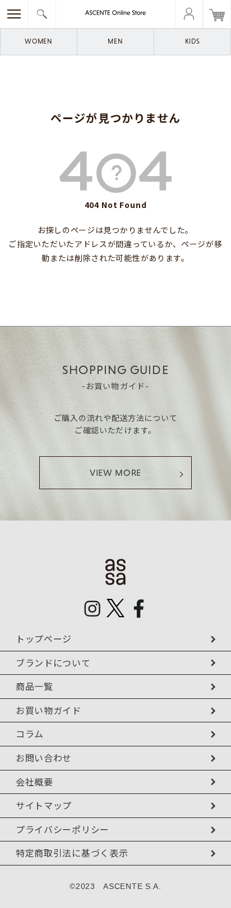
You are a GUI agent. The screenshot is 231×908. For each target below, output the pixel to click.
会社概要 (34, 781)
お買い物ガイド (48, 710)
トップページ (44, 638)
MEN (115, 41)
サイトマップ (44, 805)
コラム (30, 733)
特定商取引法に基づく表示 (72, 852)
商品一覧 (34, 686)
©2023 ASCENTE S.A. (115, 886)
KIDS (192, 41)
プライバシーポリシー (62, 829)
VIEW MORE (115, 472)
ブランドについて (53, 662)
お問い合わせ (44, 757)
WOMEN (39, 41)
